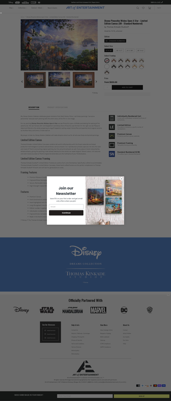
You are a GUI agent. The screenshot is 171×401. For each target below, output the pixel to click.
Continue (66, 213)
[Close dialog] (121, 179)
